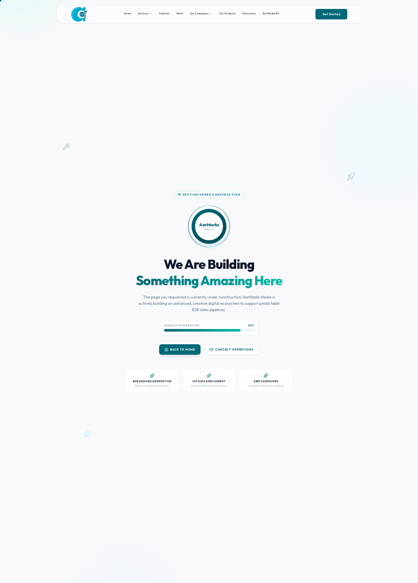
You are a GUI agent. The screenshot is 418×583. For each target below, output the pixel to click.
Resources (249, 13)
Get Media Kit (271, 13)
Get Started (331, 14)
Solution (164, 13)
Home (127, 13)
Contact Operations (234, 349)
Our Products (227, 13)
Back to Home (182, 349)
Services (143, 13)
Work (179, 13)
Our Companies (199, 13)
